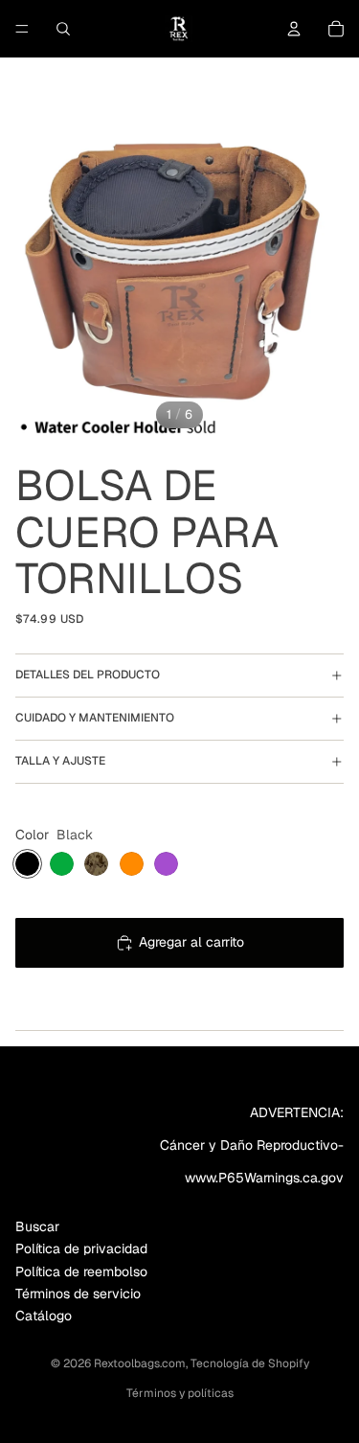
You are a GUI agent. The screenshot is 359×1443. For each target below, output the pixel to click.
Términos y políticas (180, 1393)
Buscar (37, 1226)
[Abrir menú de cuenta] (294, 29)
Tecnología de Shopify (250, 1363)
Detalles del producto (87, 674)
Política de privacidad (81, 1248)
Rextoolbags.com (140, 1363)
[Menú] (22, 29)
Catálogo (43, 1315)
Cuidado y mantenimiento (94, 717)
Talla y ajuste (60, 760)
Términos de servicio (78, 1293)
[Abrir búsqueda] (63, 29)
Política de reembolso (81, 1271)
